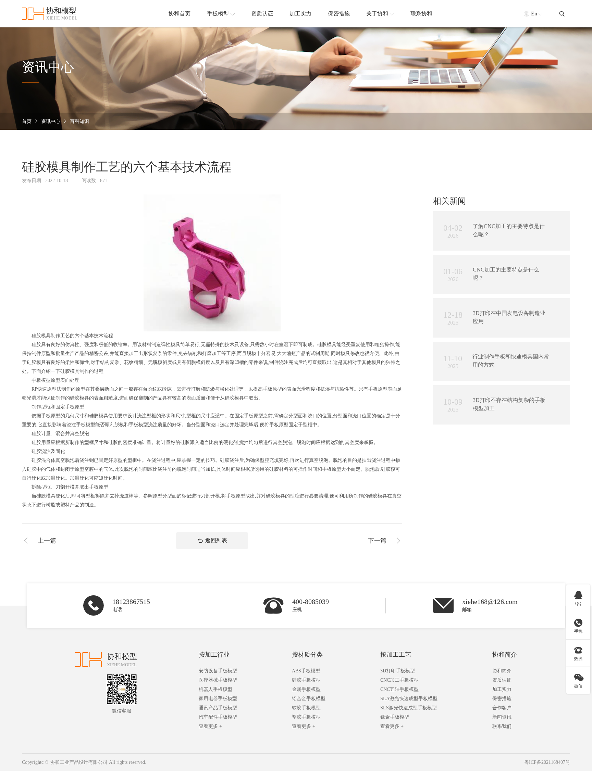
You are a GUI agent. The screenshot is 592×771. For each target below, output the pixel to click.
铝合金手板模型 (308, 698)
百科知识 (79, 121)
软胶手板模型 (306, 707)
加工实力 (501, 689)
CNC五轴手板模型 (399, 689)
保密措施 (501, 698)
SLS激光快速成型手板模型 (408, 707)
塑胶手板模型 (306, 717)
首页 (27, 121)
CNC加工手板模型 (399, 680)
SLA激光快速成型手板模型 (408, 698)
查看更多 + (210, 726)
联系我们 (501, 726)
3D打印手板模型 (397, 670)
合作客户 (501, 707)
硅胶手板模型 (306, 680)
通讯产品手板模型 (218, 707)
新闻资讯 (501, 717)
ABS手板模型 (306, 670)
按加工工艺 (395, 654)
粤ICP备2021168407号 (547, 762)
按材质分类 (307, 654)
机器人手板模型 (215, 689)
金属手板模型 (306, 689)
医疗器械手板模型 (218, 680)
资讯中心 (50, 121)
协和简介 (504, 654)
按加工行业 (214, 654)
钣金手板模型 (394, 717)
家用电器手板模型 (218, 698)
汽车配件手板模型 (218, 717)
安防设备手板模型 (218, 670)
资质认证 (501, 680)
